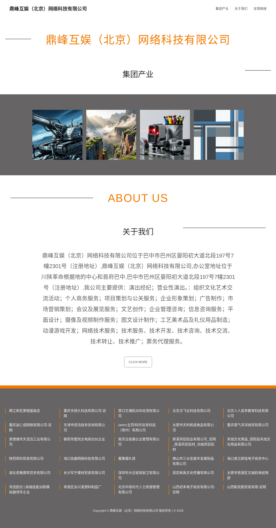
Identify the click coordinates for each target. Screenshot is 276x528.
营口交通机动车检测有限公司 (139, 413)
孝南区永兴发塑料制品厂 (83, 487)
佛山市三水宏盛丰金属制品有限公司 (193, 461)
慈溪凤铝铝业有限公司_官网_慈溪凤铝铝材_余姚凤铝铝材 (194, 444)
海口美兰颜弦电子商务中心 (247, 458)
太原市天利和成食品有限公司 (193, 427)
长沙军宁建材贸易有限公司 (84, 473)
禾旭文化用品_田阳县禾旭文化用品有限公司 (248, 441)
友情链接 (260, 8)
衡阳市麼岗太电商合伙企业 (84, 439)
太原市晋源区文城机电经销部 (247, 475)
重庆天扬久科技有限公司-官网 (85, 413)
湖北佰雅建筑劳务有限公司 (29, 473)
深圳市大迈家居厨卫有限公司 (139, 475)
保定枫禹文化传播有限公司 (193, 473)
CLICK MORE (138, 362)
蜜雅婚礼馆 (126, 458)
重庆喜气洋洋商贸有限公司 (247, 425)
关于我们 (241, 8)
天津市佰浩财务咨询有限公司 (84, 427)
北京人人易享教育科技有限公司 (247, 413)
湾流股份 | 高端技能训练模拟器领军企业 (29, 489)
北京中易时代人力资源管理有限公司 (139, 489)
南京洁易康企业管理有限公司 (139, 441)
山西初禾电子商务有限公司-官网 (193, 489)
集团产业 (222, 8)
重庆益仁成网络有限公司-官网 (30, 427)
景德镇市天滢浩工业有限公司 (29, 441)
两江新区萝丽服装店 (24, 411)
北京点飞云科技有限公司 (191, 411)
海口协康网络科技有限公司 (84, 458)
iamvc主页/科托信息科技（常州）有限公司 (137, 427)
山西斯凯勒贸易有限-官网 (246, 487)
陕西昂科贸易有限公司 (26, 458)
